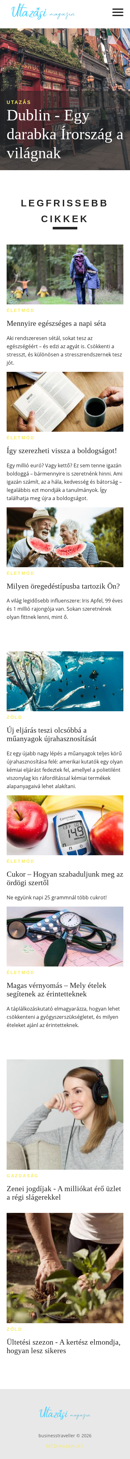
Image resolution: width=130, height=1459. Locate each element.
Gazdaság (23, 1175)
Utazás (19, 102)
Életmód (21, 310)
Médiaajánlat (65, 1446)
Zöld (14, 717)
